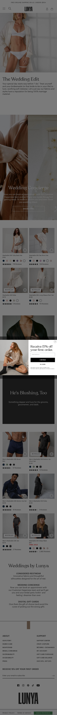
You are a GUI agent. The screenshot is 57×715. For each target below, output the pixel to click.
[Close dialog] (55, 342)
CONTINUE (43, 359)
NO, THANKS (42, 364)
